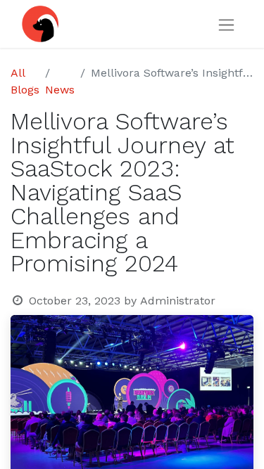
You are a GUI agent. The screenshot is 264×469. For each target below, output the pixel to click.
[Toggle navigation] (226, 24)
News (60, 89)
